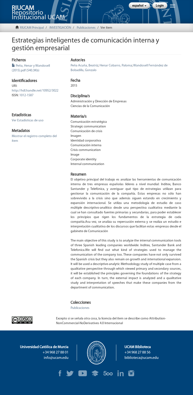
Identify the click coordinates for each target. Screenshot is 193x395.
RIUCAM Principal (32, 28)
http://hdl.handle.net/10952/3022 (35, 90)
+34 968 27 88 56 (137, 352)
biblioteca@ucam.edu (142, 358)
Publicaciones (86, 28)
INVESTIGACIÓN (60, 28)
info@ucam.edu (56, 358)
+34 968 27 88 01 (55, 352)
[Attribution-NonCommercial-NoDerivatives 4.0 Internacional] (30, 320)
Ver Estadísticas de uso (28, 120)
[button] (139, 5)
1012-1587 (26, 95)
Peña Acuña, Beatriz (84, 65)
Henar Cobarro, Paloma (116, 65)
